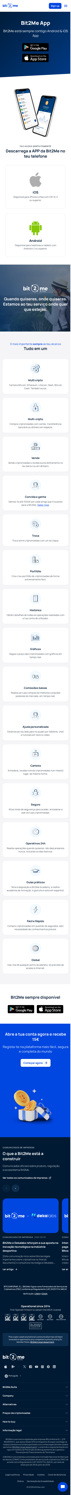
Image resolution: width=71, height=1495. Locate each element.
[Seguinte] (15, 1188)
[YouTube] (36, 1367)
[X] (25, 1367)
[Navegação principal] (65, 5)
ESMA (44, 1293)
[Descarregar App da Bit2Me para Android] (13, 1367)
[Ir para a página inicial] (10, 5)
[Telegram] (48, 1367)
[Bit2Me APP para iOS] (35, 58)
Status (20, 1481)
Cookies (41, 1474)
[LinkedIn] (54, 1367)
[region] (35, 1234)
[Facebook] (31, 1367)
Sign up (55, 5)
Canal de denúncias (57, 1474)
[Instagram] (42, 1367)
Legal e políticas (12, 1474)
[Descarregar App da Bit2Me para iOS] (6, 1367)
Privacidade (28, 1474)
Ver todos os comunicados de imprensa (25, 1177)
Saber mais (43, 504)
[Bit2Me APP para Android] (35, 47)
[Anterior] (6, 1188)
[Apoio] (63, 1487)
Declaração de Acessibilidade (40, 1481)
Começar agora (33, 1063)
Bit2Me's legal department (42, 1342)
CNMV (37, 1293)
